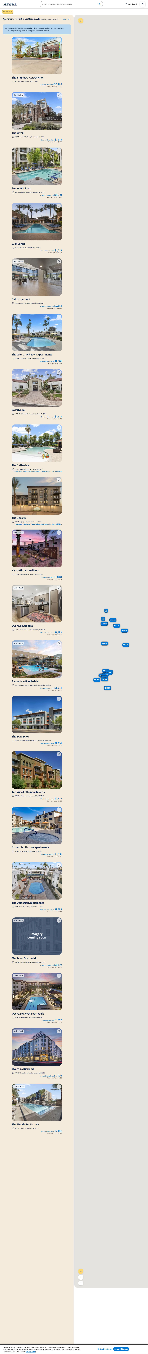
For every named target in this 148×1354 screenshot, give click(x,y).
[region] (74, 1349)
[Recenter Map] (80, 1271)
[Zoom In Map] (80, 1277)
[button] (106, 611)
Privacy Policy (31, 1352)
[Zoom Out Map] (80, 1283)
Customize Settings (104, 1349)
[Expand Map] (80, 20)
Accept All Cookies (121, 1349)
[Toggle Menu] (142, 4)
